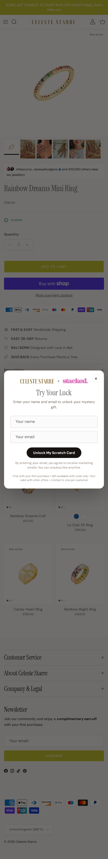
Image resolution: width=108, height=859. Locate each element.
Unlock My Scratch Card (54, 452)
